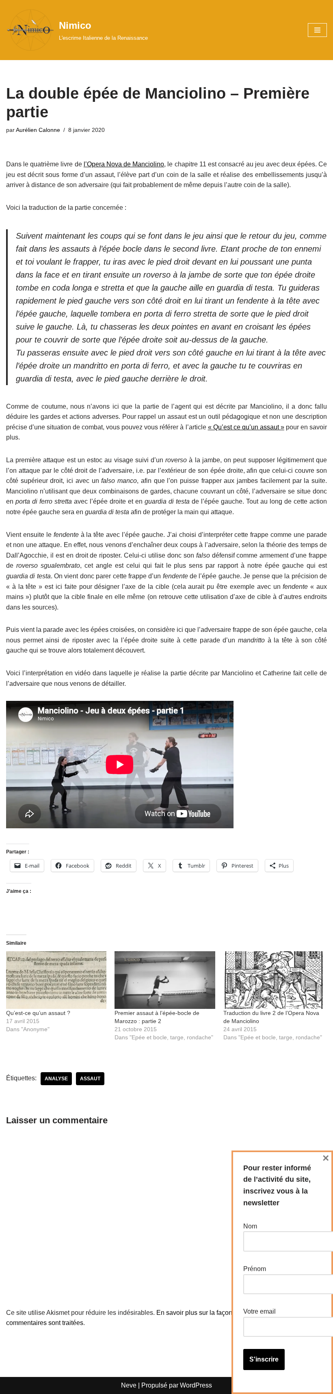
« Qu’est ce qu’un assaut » (246, 427)
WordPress (196, 1385)
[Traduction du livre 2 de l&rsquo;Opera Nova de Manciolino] (273, 979)
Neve (128, 1385)
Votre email (259, 1311)
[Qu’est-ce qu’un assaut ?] (56, 979)
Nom (250, 1226)
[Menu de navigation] (317, 30)
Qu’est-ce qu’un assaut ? (38, 1013)
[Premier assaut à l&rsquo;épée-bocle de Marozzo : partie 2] (165, 979)
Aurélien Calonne (38, 130)
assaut (90, 1079)
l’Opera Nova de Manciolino (124, 164)
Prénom (254, 1268)
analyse (56, 1079)
